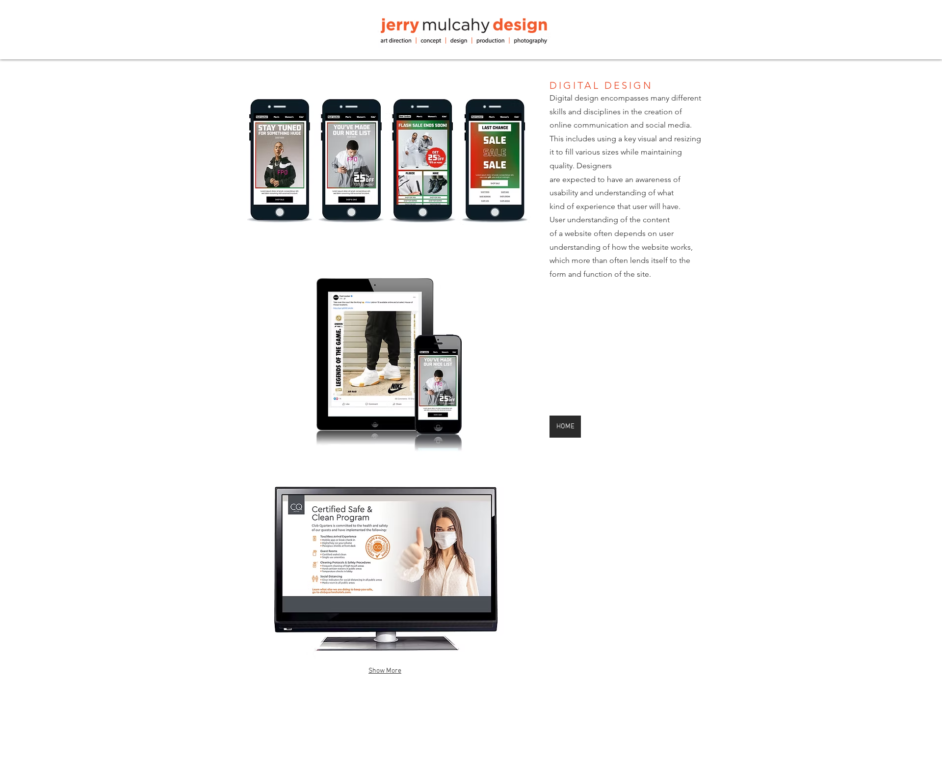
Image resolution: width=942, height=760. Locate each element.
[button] (385, 159)
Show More (384, 671)
